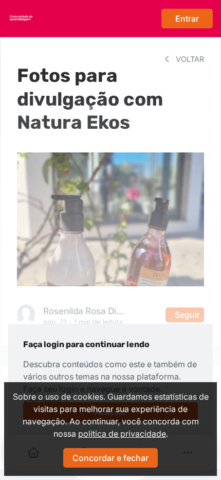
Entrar (187, 18)
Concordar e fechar (110, 458)
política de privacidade (122, 433)
